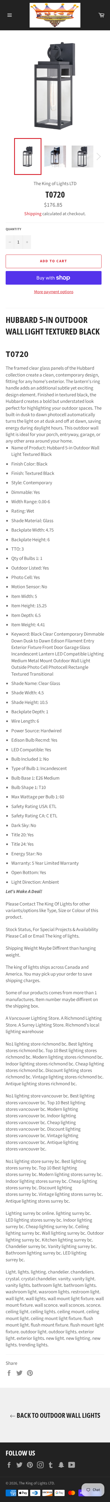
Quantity (13, 229)
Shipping (32, 214)
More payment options (53, 292)
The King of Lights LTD (36, 1483)
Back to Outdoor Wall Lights (58, 1415)
